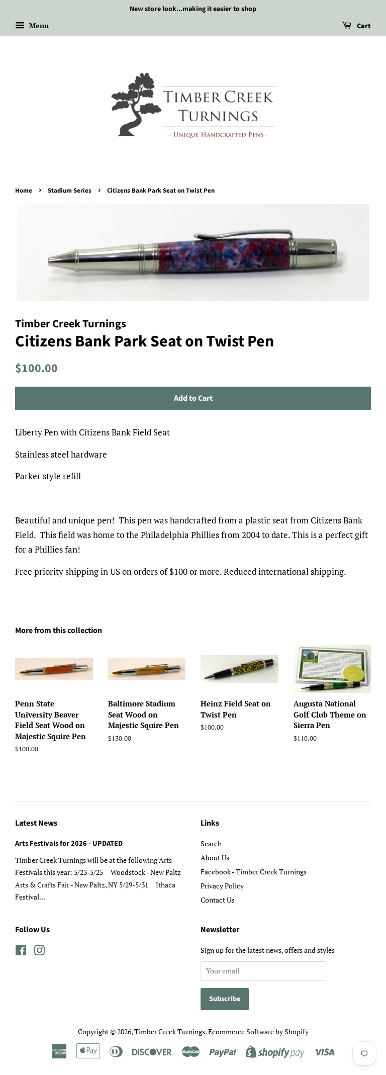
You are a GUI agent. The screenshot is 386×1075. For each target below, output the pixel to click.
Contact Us (217, 900)
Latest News (36, 823)
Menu (38, 25)
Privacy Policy (222, 885)
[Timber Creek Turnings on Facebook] (21, 952)
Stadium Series (69, 190)
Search (211, 843)
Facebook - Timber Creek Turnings (254, 871)
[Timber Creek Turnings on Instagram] (39, 952)
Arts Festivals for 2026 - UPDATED (69, 843)
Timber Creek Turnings (169, 1031)
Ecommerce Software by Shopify (258, 1031)
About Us (215, 857)
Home (23, 190)
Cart (363, 26)
